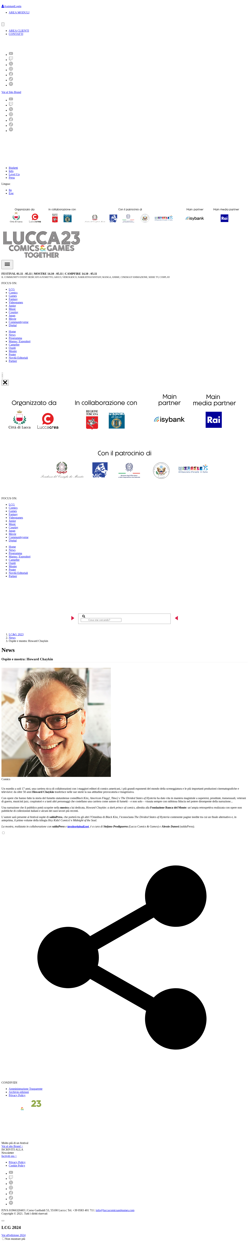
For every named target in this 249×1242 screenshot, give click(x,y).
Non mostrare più (15, 1238)
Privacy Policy (17, 1095)
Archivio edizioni (19, 1092)
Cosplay (13, 312)
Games (13, 295)
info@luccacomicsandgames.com (115, 1210)
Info (11, 171)
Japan (12, 315)
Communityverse (18, 322)
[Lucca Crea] (9, 20)
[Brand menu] (2, 24)
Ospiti (12, 347)
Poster (12, 354)
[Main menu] (7, 264)
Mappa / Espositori (19, 341)
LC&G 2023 (16, 634)
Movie (12, 318)
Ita (10, 190)
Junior (12, 305)
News (12, 334)
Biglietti (13, 167)
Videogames (16, 302)
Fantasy (13, 299)
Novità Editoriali (18, 357)
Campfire (14, 344)
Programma (15, 338)
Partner (13, 361)
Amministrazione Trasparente (25, 1088)
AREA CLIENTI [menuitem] (19, 30)
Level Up (14, 174)
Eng (11, 193)
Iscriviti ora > (9, 1156)
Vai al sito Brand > (12, 1146)
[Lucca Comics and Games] (46, 43)
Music (12, 308)
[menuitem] (11, 54)
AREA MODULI (19, 12)
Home (12, 331)
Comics (13, 292)
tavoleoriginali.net (78, 826)
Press (12, 177)
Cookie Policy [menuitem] (17, 1165)
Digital (13, 325)
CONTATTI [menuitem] (16, 33)
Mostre (13, 351)
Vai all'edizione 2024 (13, 1235)
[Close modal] (2, 1220)
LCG (12, 289)
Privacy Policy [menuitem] (17, 1162)
